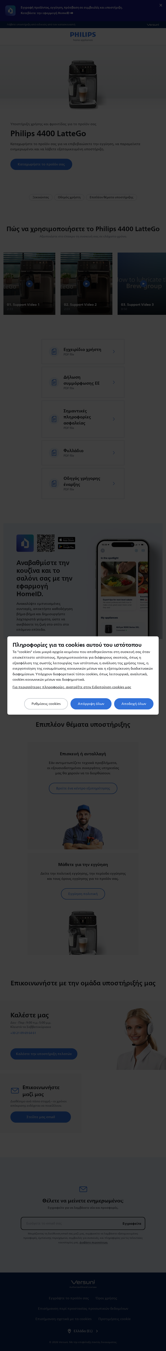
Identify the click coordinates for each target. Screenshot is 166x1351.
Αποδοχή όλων (133, 704)
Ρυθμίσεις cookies (46, 704)
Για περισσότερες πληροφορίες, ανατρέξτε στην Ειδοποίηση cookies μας (72, 687)
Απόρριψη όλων (91, 704)
